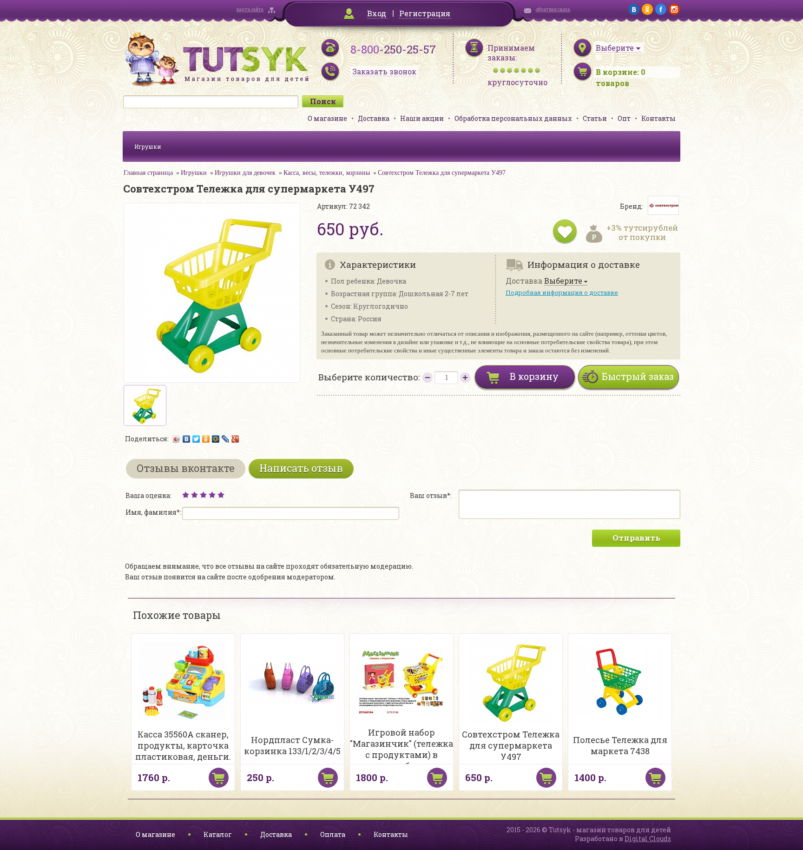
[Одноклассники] (206, 439)
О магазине (327, 118)
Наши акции (422, 118)
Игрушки (147, 146)
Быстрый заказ (638, 376)
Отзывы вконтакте (186, 468)
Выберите (563, 281)
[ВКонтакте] (186, 439)
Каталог (218, 834)
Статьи (595, 118)
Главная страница (148, 172)
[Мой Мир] (216, 439)
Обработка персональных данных (513, 118)
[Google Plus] (235, 439)
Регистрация (424, 13)
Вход (376, 13)
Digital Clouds (648, 838)
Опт (624, 118)
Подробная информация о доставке (562, 292)
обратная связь (553, 10)
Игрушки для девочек (245, 172)
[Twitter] (196, 439)
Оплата (332, 834)
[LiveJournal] (225, 439)
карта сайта (250, 10)
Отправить (636, 537)
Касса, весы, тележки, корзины (326, 172)
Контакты (658, 118)
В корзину (534, 376)
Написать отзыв (301, 468)
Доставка (373, 118)
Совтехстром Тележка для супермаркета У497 (442, 172)
